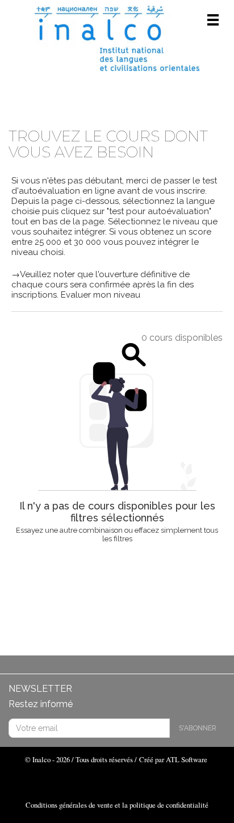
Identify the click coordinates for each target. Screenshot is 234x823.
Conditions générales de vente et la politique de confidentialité (117, 805)
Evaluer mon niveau (99, 295)
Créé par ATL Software (173, 759)
